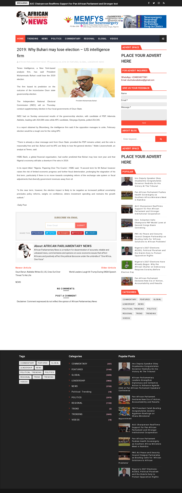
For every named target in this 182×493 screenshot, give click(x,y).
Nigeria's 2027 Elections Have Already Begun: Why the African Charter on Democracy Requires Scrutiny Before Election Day (143, 267)
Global (102, 39)
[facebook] (149, 3)
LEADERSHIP (93, 62)
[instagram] (159, 3)
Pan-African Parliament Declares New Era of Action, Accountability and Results (149, 280)
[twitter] (154, 3)
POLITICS (151, 309)
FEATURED (74, 62)
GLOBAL (82, 62)
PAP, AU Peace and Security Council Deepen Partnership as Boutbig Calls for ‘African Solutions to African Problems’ (140, 457)
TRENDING (151, 314)
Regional (89, 39)
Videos (114, 39)
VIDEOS (126, 318)
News (45, 39)
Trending (32, 39)
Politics (56, 39)
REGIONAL (128, 314)
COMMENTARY (129, 299)
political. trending (133, 309)
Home (20, 39)
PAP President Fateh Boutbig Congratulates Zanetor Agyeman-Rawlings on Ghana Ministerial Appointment (140, 413)
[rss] (164, 3)
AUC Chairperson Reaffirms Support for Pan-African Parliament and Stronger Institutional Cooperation (85, 3)
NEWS (101, 62)
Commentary (72, 39)
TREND (139, 314)
